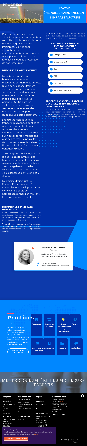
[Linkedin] (82, 395)
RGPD (36, 434)
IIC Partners (60, 408)
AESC (62, 401)
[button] (65, 55)
